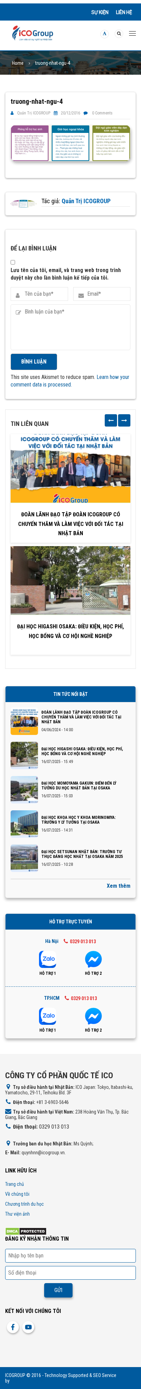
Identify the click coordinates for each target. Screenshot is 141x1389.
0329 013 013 (83, 941)
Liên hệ (124, 12)
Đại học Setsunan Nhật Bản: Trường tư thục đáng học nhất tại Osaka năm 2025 (82, 854)
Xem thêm (118, 886)
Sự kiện (99, 12)
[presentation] (111, 420)
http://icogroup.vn (28, 1381)
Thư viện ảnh (17, 1214)
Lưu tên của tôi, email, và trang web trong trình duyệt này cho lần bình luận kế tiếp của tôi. (66, 274)
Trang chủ (14, 1184)
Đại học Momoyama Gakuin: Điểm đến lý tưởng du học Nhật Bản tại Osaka (78, 785)
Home (18, 63)
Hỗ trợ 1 (47, 973)
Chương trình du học (24, 1204)
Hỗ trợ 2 (93, 973)
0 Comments (102, 113)
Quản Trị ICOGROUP (33, 113)
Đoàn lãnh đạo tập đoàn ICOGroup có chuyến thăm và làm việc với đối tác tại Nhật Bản (70, 523)
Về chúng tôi (17, 1194)
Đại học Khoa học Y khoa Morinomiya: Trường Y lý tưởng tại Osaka (78, 820)
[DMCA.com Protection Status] (26, 1231)
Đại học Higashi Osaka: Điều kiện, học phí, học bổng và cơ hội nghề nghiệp (70, 631)
